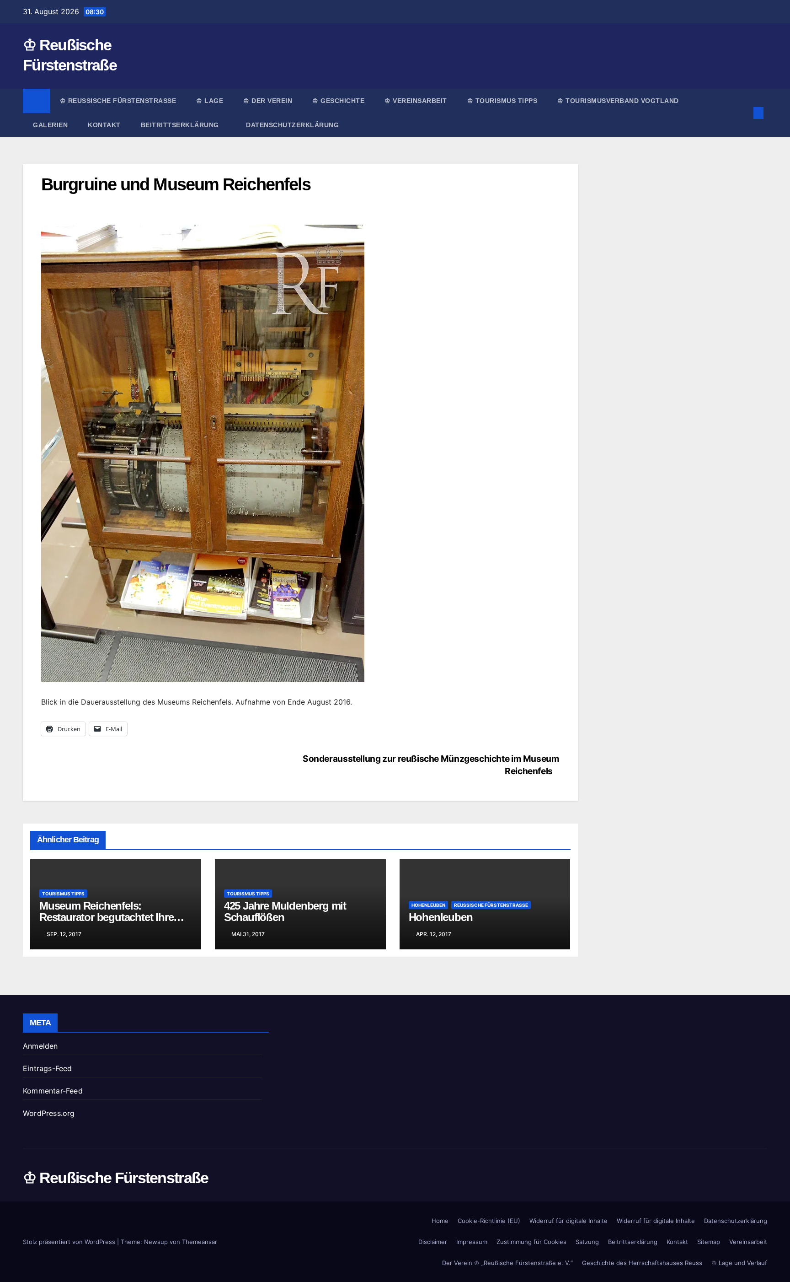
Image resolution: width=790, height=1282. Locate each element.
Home (440, 1220)
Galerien (50, 125)
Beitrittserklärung (181, 125)
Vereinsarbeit (748, 1241)
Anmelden (40, 1045)
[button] (743, 113)
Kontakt (104, 125)
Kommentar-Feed (53, 1090)
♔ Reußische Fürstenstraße (118, 100)
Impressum (471, 1241)
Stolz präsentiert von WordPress (70, 1241)
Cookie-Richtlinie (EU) (489, 1220)
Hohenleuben (428, 905)
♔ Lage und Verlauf (739, 1262)
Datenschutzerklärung (292, 125)
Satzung (587, 1241)
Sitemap (708, 1241)
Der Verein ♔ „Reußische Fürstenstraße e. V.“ (507, 1262)
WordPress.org (49, 1113)
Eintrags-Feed (47, 1068)
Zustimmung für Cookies (531, 1241)
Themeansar (199, 1241)
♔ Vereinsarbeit (415, 100)
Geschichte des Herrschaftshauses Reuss (642, 1262)
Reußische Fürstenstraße (491, 905)
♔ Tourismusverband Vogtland (618, 100)
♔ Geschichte (338, 100)
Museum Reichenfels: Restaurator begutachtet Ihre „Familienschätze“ (106, 917)
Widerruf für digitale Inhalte (568, 1220)
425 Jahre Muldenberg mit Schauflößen (285, 911)
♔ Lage (209, 100)
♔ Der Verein (267, 100)
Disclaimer (432, 1241)
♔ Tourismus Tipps (502, 100)
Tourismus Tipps (63, 893)
